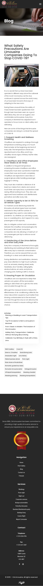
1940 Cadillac (9, 349)
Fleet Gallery (21, 466)
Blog (21, 469)
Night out (21, 496)
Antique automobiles (21, 503)
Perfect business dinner (12, 359)
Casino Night (21, 516)
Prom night (25, 359)
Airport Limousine (21, 519)
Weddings (21, 489)
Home (21, 462)
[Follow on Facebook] (19, 564)
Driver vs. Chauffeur (11, 352)
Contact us (21, 472)
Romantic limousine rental (13, 369)
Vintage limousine (30, 369)
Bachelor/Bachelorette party (21, 509)
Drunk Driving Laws (26, 352)
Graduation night (10, 356)
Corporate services (21, 499)
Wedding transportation (27, 375)
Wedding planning (11, 375)
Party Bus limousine (21, 506)
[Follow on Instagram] (23, 564)
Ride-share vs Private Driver (13, 362)
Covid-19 (19, 349)
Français (21, 476)
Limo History (23, 356)
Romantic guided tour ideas (14, 366)
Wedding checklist (29, 372)
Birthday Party (21, 513)
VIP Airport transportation (13, 372)
